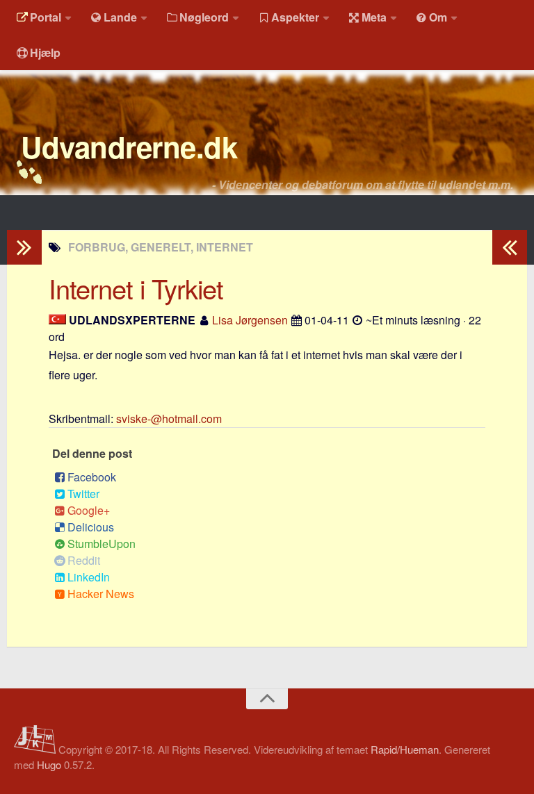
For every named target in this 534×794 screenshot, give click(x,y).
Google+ (88, 510)
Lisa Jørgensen (250, 320)
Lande (120, 17)
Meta (374, 17)
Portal (45, 17)
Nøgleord (204, 17)
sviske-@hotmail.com (169, 419)
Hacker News (100, 594)
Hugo (49, 764)
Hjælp (45, 52)
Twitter (83, 494)
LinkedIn (88, 577)
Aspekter (295, 17)
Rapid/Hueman (405, 749)
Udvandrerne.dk (129, 146)
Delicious (90, 527)
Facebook (91, 477)
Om (438, 17)
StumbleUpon (101, 544)
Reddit (83, 560)
